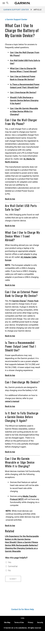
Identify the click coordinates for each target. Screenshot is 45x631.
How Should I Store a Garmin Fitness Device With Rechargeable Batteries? (21, 543)
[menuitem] (7, 3)
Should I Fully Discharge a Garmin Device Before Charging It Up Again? (24, 100)
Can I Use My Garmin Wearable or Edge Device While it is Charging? (24, 111)
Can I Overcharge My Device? (23, 92)
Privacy (30, 622)
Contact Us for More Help (22, 609)
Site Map (7, 622)
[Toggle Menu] (1, 2)
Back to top (10, 199)
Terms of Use (19, 622)
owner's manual (12, 401)
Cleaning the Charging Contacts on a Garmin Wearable (21, 549)
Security (40, 622)
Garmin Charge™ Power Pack (25, 301)
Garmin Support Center (16, 10)
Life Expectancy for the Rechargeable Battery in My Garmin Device (22, 537)
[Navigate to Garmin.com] (22, 3)
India (22, 618)
